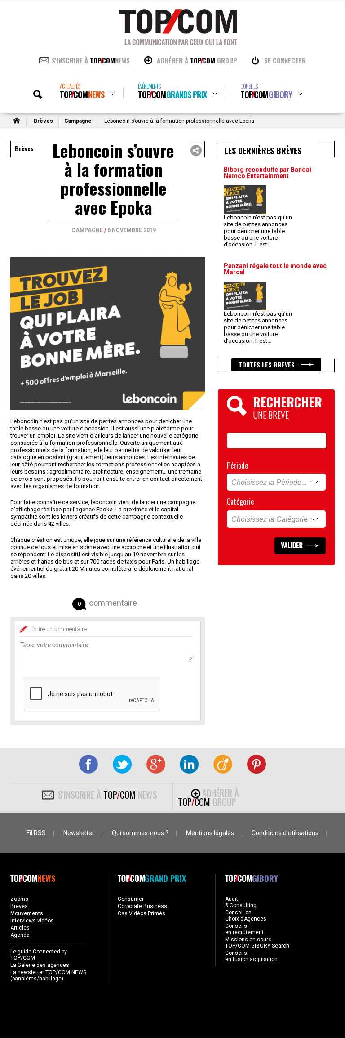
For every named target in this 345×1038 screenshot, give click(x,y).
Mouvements (26, 913)
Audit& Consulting (241, 902)
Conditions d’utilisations (285, 833)
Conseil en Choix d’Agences (245, 915)
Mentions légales (210, 833)
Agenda (20, 935)
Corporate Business (142, 906)
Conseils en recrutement (244, 929)
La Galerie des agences (39, 965)
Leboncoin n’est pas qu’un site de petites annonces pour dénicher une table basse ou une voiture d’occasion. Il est (258, 231)
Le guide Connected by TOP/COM (38, 955)
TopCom (82, 91)
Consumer (131, 899)
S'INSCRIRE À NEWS (91, 60)
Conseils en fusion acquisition (251, 956)
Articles (20, 928)
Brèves (43, 121)
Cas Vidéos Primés (141, 913)
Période (237, 465)
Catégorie (240, 501)
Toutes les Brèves (267, 364)
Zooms (19, 899)
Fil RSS (36, 833)
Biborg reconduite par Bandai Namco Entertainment (267, 172)
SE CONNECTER (285, 60)
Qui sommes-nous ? (140, 833)
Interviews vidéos (32, 920)
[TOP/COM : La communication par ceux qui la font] (178, 42)
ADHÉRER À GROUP (197, 60)
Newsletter (78, 833)
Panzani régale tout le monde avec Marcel (275, 269)
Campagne (78, 121)
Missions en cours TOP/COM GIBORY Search (257, 942)
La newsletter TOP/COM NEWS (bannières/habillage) (48, 975)
